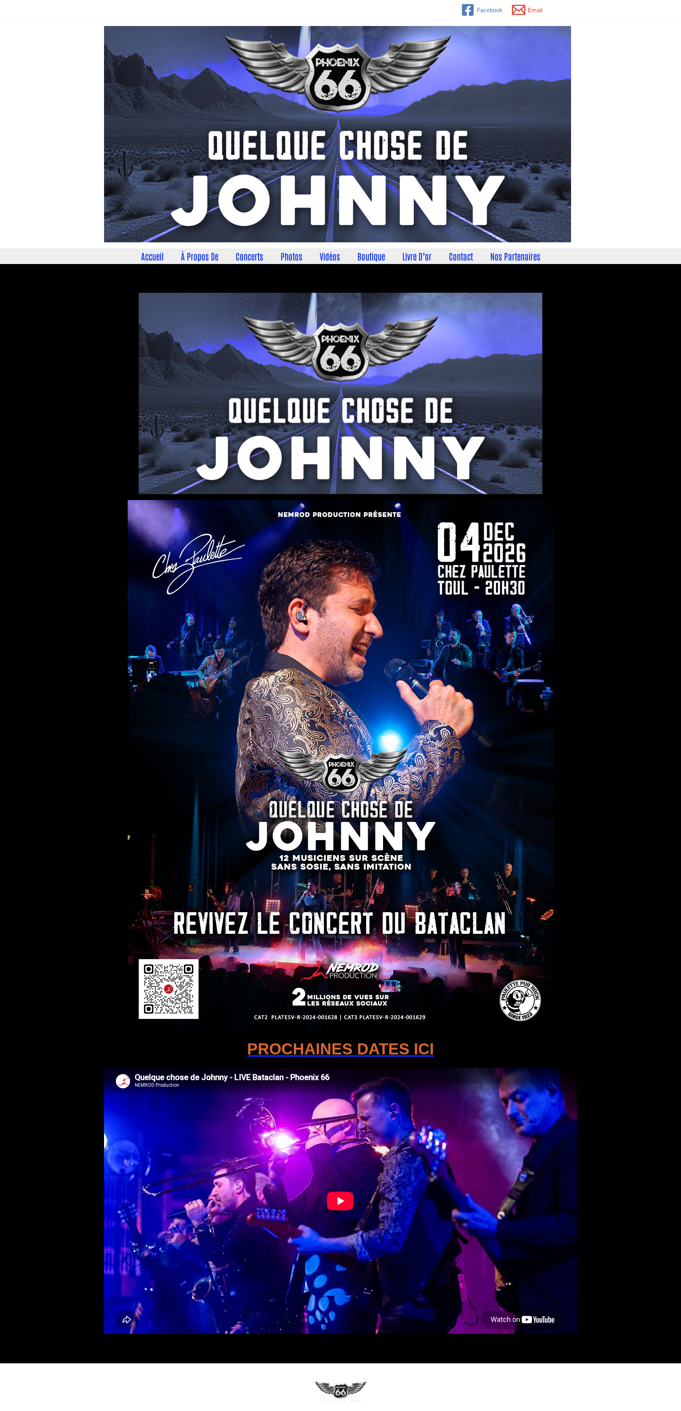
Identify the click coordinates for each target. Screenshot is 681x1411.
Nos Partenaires (515, 256)
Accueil (152, 256)
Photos (291, 256)
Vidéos (330, 256)
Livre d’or (417, 256)
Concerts (249, 256)
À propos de (199, 256)
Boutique (371, 256)
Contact (461, 256)
